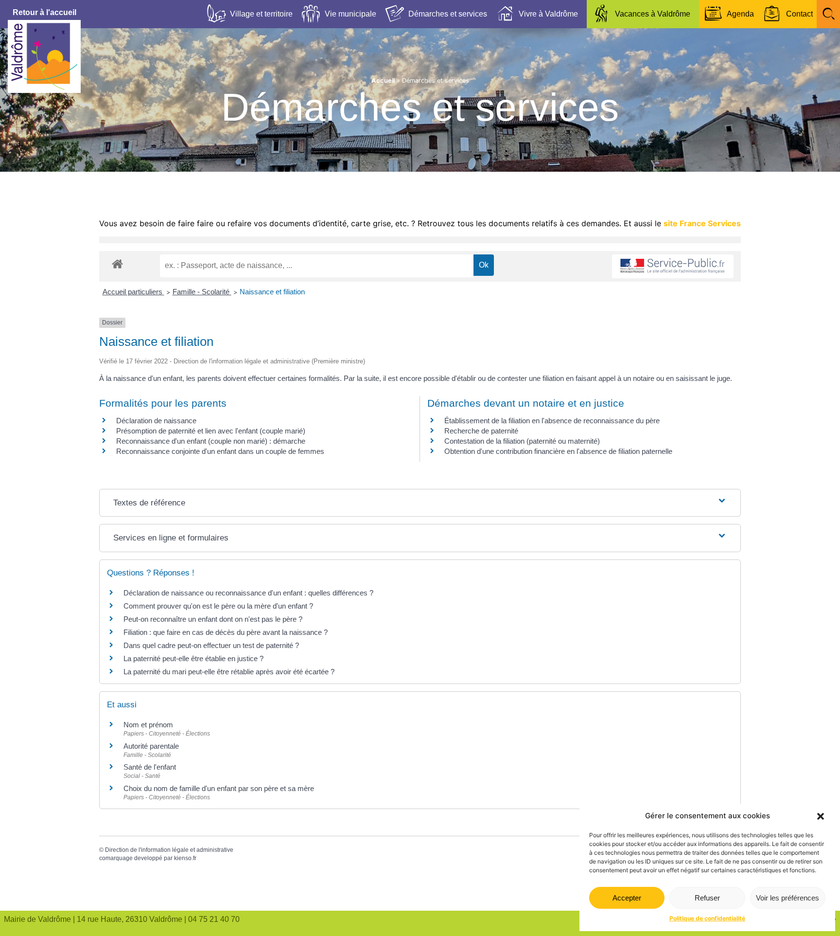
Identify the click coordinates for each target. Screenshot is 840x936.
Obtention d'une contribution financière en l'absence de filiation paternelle (558, 451)
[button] (820, 816)
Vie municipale (350, 14)
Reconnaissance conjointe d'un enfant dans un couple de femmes (220, 451)
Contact (799, 14)
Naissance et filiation (272, 292)
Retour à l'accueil (44, 12)
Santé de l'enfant (149, 767)
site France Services (702, 223)
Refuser (707, 898)
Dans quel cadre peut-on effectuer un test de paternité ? (211, 645)
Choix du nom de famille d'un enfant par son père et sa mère (218, 788)
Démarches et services (447, 14)
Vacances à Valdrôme (652, 14)
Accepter (626, 898)
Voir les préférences (787, 898)
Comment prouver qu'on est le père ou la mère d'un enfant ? (218, 606)
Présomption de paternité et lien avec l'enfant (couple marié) (210, 431)
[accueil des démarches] (117, 263)
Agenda (740, 14)
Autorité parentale (151, 746)
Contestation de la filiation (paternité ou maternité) (522, 441)
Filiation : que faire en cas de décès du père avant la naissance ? (225, 632)
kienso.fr (185, 858)
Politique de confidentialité (707, 918)
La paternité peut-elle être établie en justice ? (193, 658)
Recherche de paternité (481, 431)
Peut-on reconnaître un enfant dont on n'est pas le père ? (212, 619)
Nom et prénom (148, 724)
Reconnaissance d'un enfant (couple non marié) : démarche (210, 441)
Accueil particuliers (133, 292)
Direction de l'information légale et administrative (169, 849)
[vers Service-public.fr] (673, 266)
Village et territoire (261, 14)
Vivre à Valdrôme (548, 14)
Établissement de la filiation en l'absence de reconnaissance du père (552, 420)
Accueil (383, 80)
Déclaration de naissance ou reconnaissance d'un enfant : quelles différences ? (248, 593)
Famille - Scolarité (202, 292)
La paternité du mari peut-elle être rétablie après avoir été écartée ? (228, 671)
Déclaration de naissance (156, 420)
